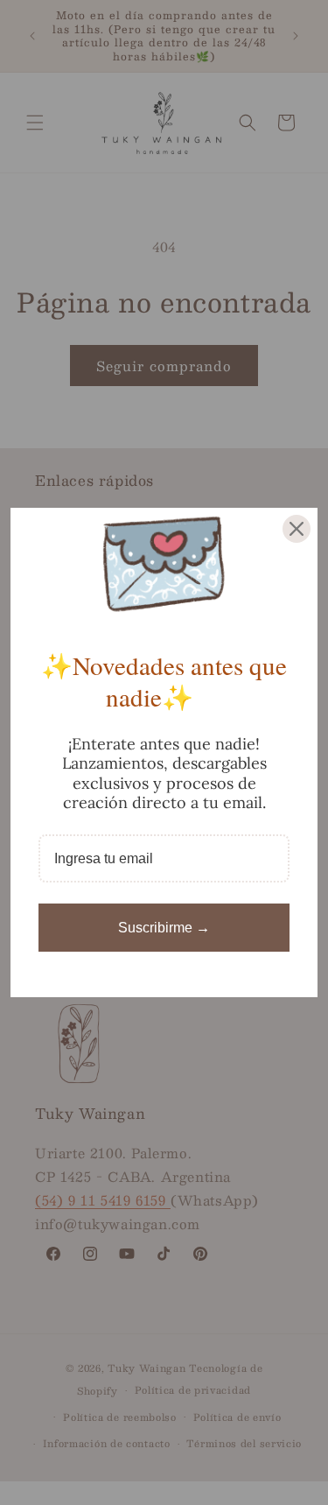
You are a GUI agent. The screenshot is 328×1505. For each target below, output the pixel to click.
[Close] (297, 529)
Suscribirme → (164, 927)
